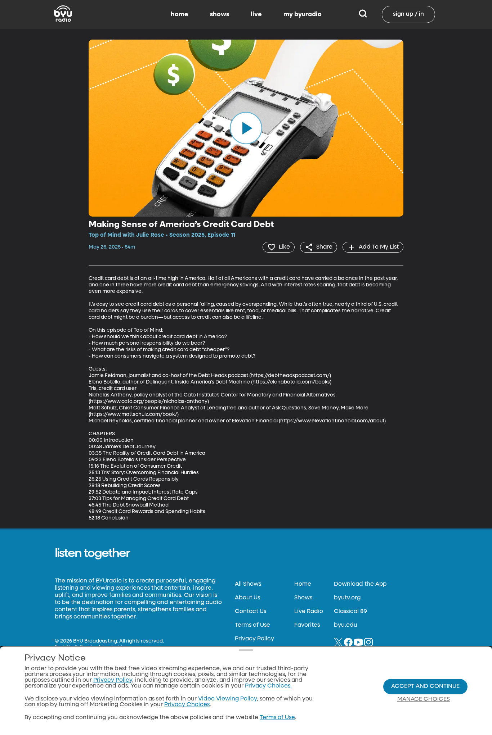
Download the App (360, 584)
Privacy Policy (254, 639)
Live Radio (308, 611)
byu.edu (345, 625)
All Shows (248, 584)
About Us (247, 598)
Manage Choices (423, 699)
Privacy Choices (187, 705)
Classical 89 (350, 611)
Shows (303, 598)
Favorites (307, 625)
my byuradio (302, 14)
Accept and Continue (425, 686)
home (179, 14)
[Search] (362, 14)
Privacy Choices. (268, 686)
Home (302, 584)
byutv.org (347, 598)
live (256, 14)
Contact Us (250, 611)
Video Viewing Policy (227, 699)
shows (219, 14)
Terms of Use (252, 625)
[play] (246, 128)
